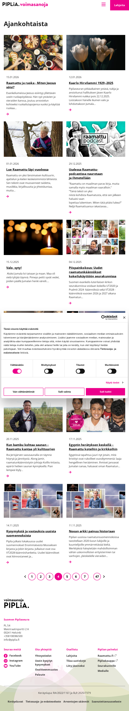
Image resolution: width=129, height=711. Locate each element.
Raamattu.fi (107, 655)
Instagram (16, 660)
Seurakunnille (107, 666)
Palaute (40, 674)
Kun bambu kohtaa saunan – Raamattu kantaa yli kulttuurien (30, 447)
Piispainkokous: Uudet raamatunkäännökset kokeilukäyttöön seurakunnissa (92, 272)
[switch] (48, 371)
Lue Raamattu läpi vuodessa (27, 169)
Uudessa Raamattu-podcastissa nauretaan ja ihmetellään (86, 173)
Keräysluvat (15, 701)
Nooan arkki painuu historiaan (92, 531)
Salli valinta (64, 391)
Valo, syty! (14, 268)
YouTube (15, 665)
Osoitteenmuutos (46, 669)
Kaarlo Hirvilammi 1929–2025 (91, 83)
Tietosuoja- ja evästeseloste (43, 701)
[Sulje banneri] (124, 317)
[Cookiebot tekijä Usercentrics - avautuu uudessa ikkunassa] (103, 317)
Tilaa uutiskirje (76, 661)
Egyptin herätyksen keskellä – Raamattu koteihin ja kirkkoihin (93, 447)
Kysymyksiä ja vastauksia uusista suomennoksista (31, 533)
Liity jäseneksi (75, 666)
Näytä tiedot (112, 382)
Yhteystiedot (43, 655)
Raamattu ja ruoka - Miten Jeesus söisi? (31, 85)
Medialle (103, 671)
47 (97, 576)
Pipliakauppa (108, 661)
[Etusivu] (25, 4)
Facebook (15, 655)
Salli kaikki (105, 391)
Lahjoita (121, 6)
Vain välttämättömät (23, 391)
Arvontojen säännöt (76, 701)
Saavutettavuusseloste (106, 701)
